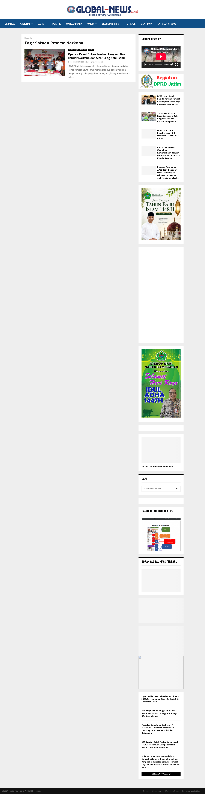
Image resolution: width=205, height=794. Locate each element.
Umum (90, 24)
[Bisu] (171, 64)
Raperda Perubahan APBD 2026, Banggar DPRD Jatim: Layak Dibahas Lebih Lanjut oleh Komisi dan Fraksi (168, 172)
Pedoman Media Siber (191, 791)
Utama (91, 50)
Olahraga (146, 24)
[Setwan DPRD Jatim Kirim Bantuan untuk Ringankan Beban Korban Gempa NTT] (149, 116)
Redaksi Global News (80, 62)
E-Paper (131, 24)
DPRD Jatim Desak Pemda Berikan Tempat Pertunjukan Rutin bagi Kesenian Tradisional (168, 100)
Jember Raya (73, 50)
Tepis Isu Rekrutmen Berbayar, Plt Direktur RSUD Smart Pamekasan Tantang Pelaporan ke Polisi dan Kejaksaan (158, 729)
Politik (56, 24)
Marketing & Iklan (172, 791)
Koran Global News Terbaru (159, 561)
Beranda (10, 24)
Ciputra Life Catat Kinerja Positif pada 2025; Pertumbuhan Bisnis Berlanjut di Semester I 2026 (160, 699)
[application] (161, 57)
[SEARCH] (177, 489)
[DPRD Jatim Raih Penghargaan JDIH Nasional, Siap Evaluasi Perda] (149, 134)
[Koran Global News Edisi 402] (161, 450)
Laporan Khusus (166, 24)
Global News (157, 791)
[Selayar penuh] (176, 64)
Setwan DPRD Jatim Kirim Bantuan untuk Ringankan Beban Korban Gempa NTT (167, 117)
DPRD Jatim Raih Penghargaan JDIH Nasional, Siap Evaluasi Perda (168, 134)
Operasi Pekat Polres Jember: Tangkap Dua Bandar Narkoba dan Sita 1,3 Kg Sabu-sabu (96, 56)
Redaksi (146, 791)
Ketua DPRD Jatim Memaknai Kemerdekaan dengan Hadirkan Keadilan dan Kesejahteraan (168, 153)
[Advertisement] (161, 295)
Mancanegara (74, 24)
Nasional (25, 24)
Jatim (41, 24)
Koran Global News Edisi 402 (157, 467)
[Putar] (145, 64)
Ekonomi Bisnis (110, 24)
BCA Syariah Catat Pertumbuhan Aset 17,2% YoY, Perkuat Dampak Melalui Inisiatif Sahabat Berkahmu (160, 744)
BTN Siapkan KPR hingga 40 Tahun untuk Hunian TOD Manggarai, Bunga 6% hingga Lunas (159, 713)
